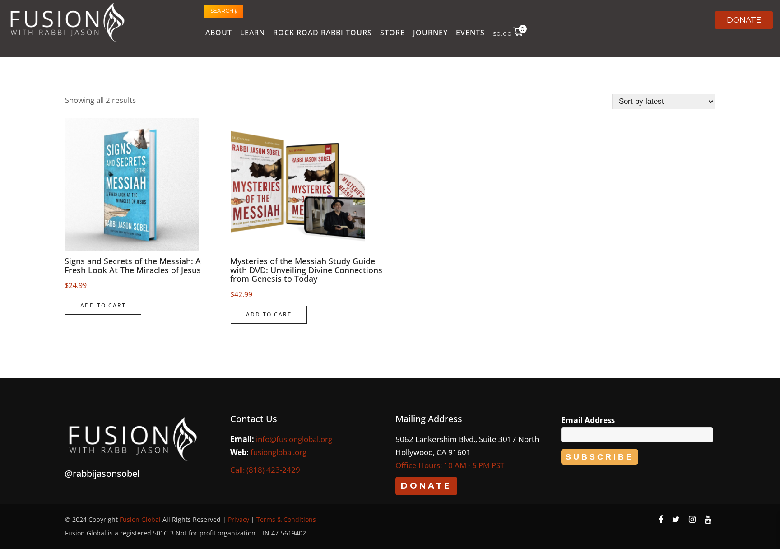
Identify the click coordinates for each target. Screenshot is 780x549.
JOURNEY (430, 32)
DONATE (744, 19)
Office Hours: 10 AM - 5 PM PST (449, 465)
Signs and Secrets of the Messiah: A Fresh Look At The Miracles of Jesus (133, 265)
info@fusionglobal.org (294, 439)
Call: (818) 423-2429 (265, 470)
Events (470, 32)
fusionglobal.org (278, 452)
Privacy (238, 519)
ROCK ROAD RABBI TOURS (322, 32)
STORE (392, 32)
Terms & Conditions (286, 519)
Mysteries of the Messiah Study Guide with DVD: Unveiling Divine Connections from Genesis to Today (306, 270)
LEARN (252, 32)
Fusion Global (140, 519)
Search (222, 10)
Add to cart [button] (103, 305)
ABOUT (218, 32)
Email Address (588, 420)
